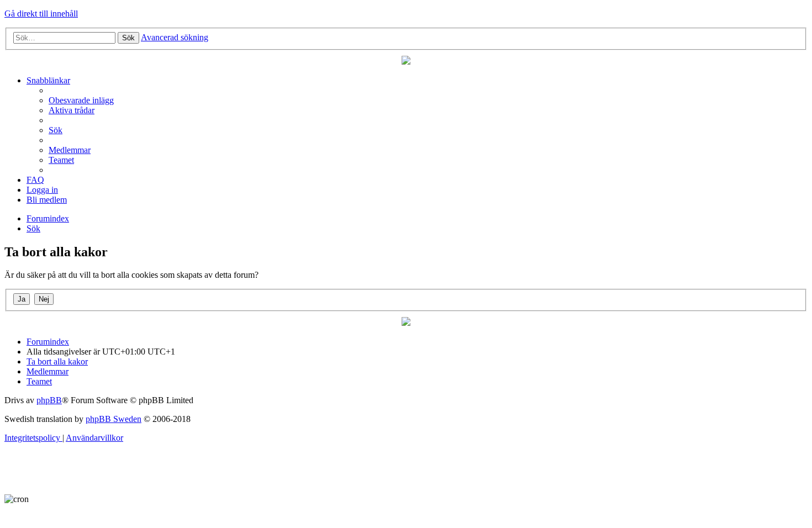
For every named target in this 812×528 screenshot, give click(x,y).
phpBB (49, 400)
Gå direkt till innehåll (41, 13)
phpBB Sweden (113, 419)
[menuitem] (81, 100)
